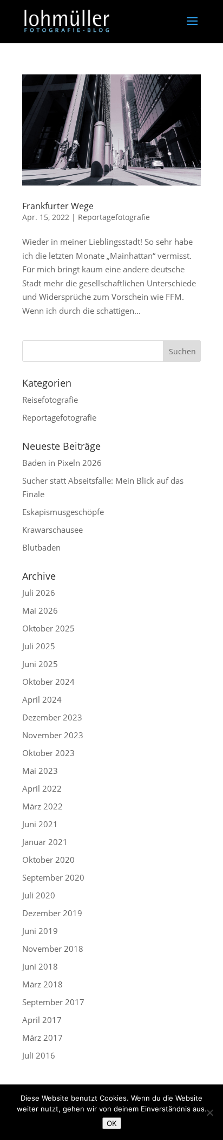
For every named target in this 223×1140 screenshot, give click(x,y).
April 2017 (42, 1019)
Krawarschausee (52, 529)
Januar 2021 (45, 841)
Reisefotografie (50, 399)
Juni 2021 (40, 824)
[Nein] (209, 1112)
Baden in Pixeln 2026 (62, 462)
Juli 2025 (38, 646)
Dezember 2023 (52, 717)
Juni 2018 (40, 966)
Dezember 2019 (52, 913)
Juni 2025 (40, 663)
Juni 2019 (40, 930)
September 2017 (53, 1002)
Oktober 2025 (48, 628)
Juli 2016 (38, 1055)
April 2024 (42, 699)
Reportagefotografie (114, 217)
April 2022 (42, 788)
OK (112, 1123)
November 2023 (52, 735)
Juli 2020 (38, 895)
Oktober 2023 (48, 752)
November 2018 (52, 948)
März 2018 (42, 984)
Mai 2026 (40, 610)
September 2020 (53, 877)
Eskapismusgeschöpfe (63, 511)
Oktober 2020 (48, 859)
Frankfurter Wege (58, 206)
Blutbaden (41, 547)
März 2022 (42, 806)
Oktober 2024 (48, 681)
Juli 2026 (38, 592)
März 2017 (42, 1037)
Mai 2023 (40, 770)
